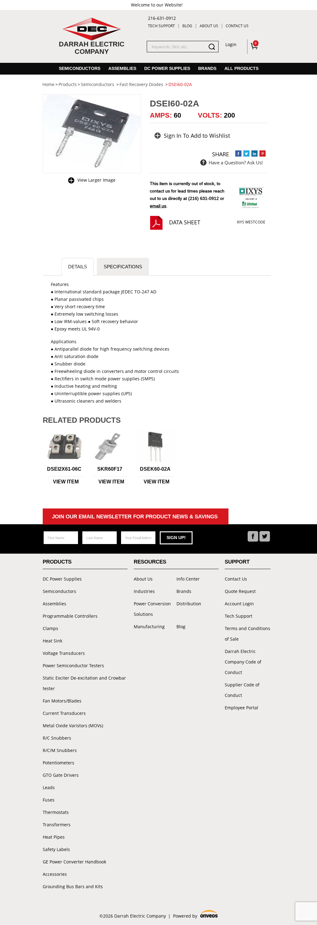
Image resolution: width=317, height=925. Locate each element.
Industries (144, 591)
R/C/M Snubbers (60, 750)
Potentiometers (58, 763)
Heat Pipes (54, 837)
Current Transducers (64, 713)
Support (237, 562)
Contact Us (237, 26)
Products (57, 562)
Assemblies (122, 68)
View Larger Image (96, 180)
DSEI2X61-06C (64, 469)
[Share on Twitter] (246, 153)
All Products (241, 68)
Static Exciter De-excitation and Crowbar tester (84, 683)
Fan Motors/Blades (62, 701)
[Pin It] (262, 153)
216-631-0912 (162, 18)
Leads (49, 787)
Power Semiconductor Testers (73, 665)
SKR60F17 (109, 469)
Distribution (188, 604)
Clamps (50, 628)
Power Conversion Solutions (152, 609)
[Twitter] (264, 536)
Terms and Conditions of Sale (247, 633)
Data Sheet (184, 222)
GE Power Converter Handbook (74, 862)
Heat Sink (52, 641)
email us (158, 205)
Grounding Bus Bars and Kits (73, 886)
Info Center (188, 579)
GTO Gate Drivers (61, 775)
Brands (207, 68)
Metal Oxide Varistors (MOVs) (73, 725)
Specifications (123, 266)
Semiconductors (79, 68)
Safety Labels (56, 849)
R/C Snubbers (57, 738)
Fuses (48, 800)
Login (231, 44)
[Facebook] (253, 536)
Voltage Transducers (64, 653)
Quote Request (240, 591)
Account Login (239, 604)
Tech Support (161, 26)
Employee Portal (241, 708)
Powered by (195, 916)
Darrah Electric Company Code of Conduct (243, 661)
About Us (209, 26)
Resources (150, 562)
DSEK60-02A (155, 469)
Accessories (55, 874)
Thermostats (56, 812)
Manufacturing (149, 626)
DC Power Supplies (167, 68)
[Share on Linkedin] (254, 153)
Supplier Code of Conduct (242, 690)
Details (77, 266)
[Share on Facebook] (238, 153)
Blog (187, 26)
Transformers (57, 825)
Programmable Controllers (70, 616)
